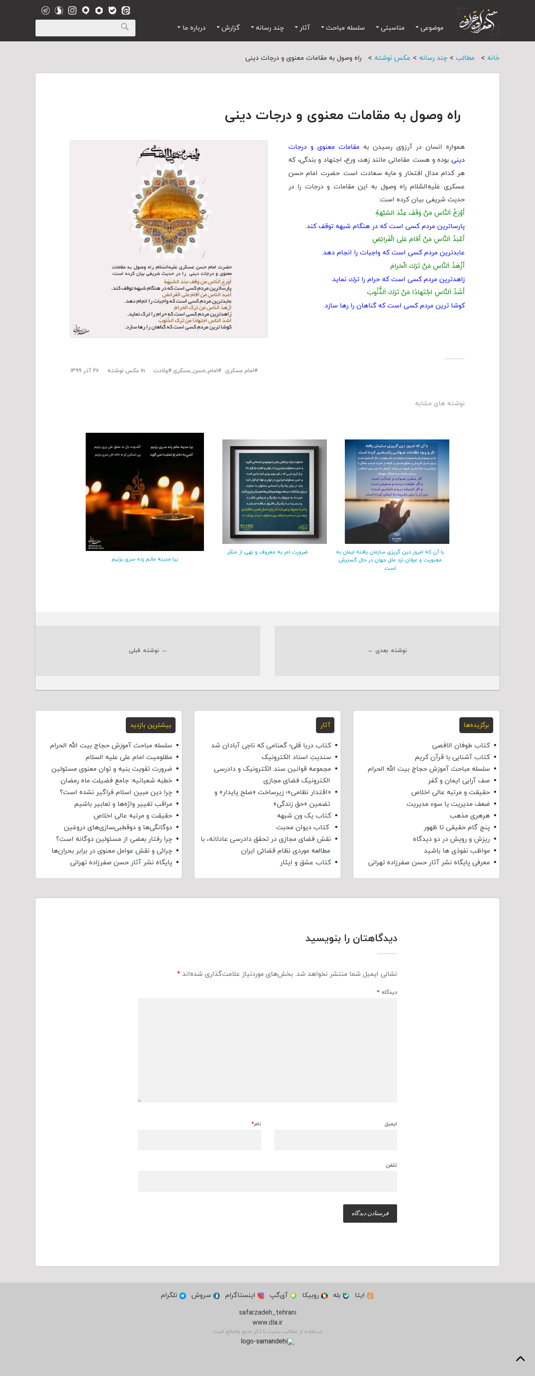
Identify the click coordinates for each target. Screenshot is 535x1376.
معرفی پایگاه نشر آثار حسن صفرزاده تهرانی (429, 862)
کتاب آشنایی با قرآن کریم (452, 757)
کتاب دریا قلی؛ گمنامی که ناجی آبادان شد (271, 745)
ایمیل (391, 1124)
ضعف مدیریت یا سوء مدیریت (448, 804)
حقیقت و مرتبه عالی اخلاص (450, 792)
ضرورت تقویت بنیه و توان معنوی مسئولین (111, 769)
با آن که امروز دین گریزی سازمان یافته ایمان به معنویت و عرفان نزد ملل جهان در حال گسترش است (390, 560)
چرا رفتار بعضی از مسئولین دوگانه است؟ (114, 839)
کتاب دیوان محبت (303, 827)
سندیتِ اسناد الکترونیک (296, 757)
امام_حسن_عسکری (195, 371)
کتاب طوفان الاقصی (461, 745)
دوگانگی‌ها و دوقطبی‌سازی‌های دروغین (118, 827)
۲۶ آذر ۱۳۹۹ (84, 371)
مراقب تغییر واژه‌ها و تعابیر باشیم (123, 804)
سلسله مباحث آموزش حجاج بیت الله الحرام (429, 769)
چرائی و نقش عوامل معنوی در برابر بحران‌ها (111, 851)
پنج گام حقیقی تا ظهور (457, 827)
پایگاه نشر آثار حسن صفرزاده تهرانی (121, 862)
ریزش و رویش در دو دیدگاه (451, 839)
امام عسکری (239, 371)
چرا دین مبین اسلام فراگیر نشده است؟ (116, 792)
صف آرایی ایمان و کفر (459, 780)
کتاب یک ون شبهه (304, 815)
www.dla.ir (267, 1323)
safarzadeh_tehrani (267, 1313)
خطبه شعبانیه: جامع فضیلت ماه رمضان (116, 780)
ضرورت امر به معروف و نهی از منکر (267, 552)
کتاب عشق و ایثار (305, 862)
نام (256, 1124)
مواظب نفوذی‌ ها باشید (457, 851)
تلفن (391, 1165)
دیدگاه (387, 992)
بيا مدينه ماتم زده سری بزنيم (145, 559)
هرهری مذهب (470, 815)
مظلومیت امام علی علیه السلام (129, 757)
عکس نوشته (123, 371)
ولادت (160, 371)
